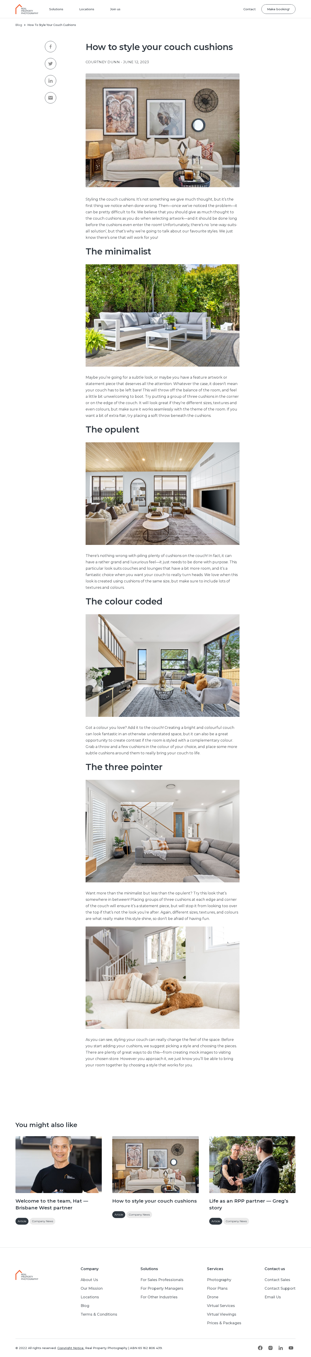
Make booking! (278, 9)
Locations (86, 9)
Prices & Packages (224, 1323)
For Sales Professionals (162, 1280)
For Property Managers (161, 1288)
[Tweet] (50, 63)
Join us (115, 9)
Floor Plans (217, 1288)
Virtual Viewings (221, 1314)
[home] (29, 9)
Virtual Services (221, 1306)
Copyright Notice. (70, 1348)
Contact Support (280, 1288)
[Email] (50, 97)
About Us (89, 1280)
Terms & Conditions (99, 1314)
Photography (219, 1280)
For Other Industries (159, 1297)
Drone (212, 1297)
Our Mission (92, 1288)
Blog (18, 25)
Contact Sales (277, 1280)
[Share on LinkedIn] (50, 80)
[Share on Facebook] (50, 46)
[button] (56, 9)
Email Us (273, 1297)
